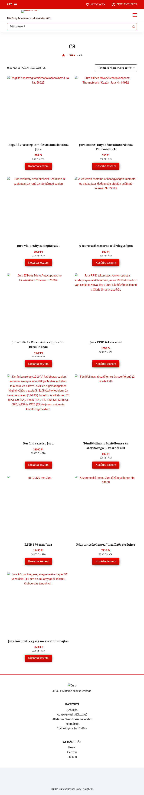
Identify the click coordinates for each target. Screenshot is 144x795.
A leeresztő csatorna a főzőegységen (106, 246)
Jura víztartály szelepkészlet (38, 246)
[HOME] (63, 55)
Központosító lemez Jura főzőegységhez (105, 544)
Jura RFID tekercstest (106, 342)
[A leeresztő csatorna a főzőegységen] (106, 208)
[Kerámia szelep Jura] (38, 405)
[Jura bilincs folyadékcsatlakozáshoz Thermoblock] (106, 107)
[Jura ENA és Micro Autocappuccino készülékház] (38, 304)
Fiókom (72, 756)
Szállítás (72, 709)
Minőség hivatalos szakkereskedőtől (29, 18)
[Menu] (135, 15)
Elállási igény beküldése (72, 728)
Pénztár (72, 752)
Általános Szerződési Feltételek (72, 719)
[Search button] (133, 26)
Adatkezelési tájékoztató (72, 714)
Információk (72, 723)
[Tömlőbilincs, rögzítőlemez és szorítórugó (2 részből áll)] (106, 405)
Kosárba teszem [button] (38, 166)
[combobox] (68, 26)
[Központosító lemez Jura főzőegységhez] (106, 507)
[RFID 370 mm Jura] (38, 507)
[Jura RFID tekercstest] (106, 304)
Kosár (72, 747)
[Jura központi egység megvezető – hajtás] (38, 603)
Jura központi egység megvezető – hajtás (38, 641)
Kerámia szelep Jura (38, 443)
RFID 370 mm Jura (38, 544)
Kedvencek (97, 4)
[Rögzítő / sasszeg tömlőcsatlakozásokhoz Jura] (38, 107)
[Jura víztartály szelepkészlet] (38, 208)
